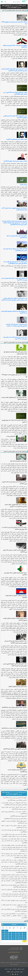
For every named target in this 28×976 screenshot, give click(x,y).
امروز (25, 789)
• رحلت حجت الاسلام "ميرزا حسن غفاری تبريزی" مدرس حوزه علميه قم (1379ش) (14, 808)
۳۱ (24, 941)
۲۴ (24, 939)
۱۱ (20, 935)
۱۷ (24, 937)
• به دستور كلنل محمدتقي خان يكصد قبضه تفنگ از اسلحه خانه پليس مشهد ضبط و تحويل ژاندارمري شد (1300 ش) (14, 896)
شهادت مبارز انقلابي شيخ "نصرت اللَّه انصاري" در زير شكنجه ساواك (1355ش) (15, 93)
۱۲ (17, 935)
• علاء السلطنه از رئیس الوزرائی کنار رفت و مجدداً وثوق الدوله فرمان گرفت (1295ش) (14, 886)
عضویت (6, 969)
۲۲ (6, 937)
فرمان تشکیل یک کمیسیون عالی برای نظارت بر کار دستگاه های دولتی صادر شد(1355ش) (15, 263)
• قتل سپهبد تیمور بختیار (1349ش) (18, 816)
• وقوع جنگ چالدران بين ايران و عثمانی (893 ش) (15, 798)
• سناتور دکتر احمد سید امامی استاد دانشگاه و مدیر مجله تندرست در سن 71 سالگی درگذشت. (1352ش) (14, 835)
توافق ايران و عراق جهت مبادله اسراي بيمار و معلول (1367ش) (15, 46)
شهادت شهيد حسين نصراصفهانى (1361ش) (16, 139)
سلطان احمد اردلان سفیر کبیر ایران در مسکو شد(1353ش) (17, 237)
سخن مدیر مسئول (21, 969)
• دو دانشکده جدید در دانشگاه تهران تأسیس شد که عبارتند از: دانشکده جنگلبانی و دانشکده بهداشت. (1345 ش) (14, 916)
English (8, 972)
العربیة (12, 972)
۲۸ (9, 939)
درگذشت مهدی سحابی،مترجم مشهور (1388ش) (15, 161)
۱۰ (24, 935)
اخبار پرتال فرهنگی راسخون (14, 952)
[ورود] (15, 974)
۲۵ (20, 939)
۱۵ (6, 935)
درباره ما (10, 969)
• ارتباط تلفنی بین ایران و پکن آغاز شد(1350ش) (15, 819)
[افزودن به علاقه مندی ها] (10, 974)
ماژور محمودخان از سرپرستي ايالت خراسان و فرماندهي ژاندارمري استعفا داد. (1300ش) (16, 325)
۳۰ (3, 939)
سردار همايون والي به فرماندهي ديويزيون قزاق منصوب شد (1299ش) (14, 312)
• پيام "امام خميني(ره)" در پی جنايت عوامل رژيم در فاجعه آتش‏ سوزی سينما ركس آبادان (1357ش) (14, 804)
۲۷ (13, 939)
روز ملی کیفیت (23, 185)
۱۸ (20, 937)
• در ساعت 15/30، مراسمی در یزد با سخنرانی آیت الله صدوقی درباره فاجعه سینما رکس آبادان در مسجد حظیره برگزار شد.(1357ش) (14, 856)
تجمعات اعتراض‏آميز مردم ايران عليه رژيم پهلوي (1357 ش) (14, 23)
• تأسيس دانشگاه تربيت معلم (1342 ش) (17, 800)
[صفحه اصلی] (17, 974)
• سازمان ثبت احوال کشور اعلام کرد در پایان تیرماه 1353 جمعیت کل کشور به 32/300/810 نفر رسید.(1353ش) (14, 841)
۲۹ (6, 939)
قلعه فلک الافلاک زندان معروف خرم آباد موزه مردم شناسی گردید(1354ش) (15, 250)
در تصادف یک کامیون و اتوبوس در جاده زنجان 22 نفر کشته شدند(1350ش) (14, 209)
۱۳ (13, 935)
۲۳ (3, 937)
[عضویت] (13, 974)
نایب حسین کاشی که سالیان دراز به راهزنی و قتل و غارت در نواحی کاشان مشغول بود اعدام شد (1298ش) (14, 299)
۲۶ (17, 939)
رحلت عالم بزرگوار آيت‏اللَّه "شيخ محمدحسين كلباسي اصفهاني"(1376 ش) (15, 117)
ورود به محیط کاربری (18, 972)
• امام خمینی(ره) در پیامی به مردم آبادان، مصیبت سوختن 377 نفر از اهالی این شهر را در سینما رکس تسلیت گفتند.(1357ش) (14, 862)
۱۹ (17, 937)
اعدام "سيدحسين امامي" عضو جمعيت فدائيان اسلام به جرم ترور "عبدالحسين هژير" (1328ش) (14, 70)
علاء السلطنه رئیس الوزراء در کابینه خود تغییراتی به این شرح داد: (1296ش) (14, 279)
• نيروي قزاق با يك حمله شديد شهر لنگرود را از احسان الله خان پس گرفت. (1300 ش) (14, 891)
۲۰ (13, 937)
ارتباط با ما (15, 969)
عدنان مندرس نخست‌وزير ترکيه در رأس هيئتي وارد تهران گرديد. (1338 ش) (15, 338)
